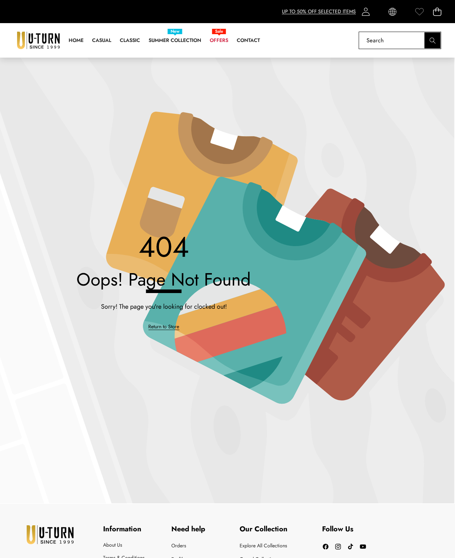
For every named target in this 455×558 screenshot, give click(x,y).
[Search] (432, 40)
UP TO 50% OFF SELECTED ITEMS (319, 11)
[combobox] (399, 40)
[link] (419, 12)
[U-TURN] (38, 40)
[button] (437, 12)
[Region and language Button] (392, 12)
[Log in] (366, 12)
